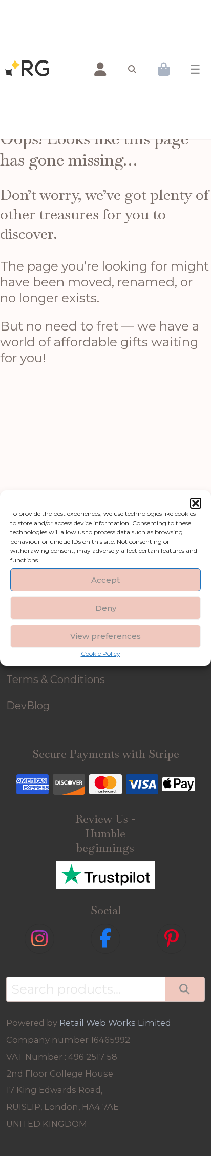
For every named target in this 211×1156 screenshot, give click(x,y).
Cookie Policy (100, 653)
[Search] (184, 989)
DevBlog (28, 705)
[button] (196, 503)
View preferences (105, 636)
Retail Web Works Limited (115, 1023)
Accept (105, 580)
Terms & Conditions (55, 679)
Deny (105, 608)
